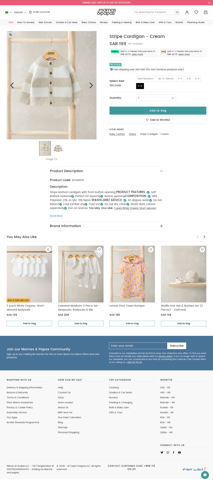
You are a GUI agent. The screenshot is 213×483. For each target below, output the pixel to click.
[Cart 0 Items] (206, 12)
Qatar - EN (166, 427)
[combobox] (156, 98)
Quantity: (115, 98)
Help (60, 387)
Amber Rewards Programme (23, 422)
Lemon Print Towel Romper (127, 305)
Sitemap (62, 427)
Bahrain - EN (167, 397)
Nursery (113, 397)
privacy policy (166, 356)
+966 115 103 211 (134, 362)
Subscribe (177, 345)
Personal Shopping (68, 432)
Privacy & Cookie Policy (20, 407)
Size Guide (115, 85)
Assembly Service (17, 412)
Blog (60, 422)
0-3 (180, 79)
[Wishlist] (48, 249)
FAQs (61, 397)
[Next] (91, 85)
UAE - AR (165, 392)
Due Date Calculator (69, 417)
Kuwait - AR (167, 412)
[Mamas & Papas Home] (106, 12)
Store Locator (41, 12)
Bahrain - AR (167, 402)
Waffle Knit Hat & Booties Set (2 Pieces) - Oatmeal (182, 307)
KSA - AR (165, 422)
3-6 (189, 79)
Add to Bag (29, 323)
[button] (11, 22)
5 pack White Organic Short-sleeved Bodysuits (26, 307)
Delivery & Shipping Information (24, 387)
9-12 (140, 86)
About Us (63, 407)
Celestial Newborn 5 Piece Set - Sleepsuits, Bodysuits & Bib (79, 307)
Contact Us (64, 392)
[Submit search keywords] (177, 12)
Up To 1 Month (166, 79)
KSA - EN (165, 417)
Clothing (114, 387)
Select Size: (117, 81)
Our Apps (12, 417)
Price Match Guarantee (20, 402)
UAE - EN (165, 387)
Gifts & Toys (115, 412)
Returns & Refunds (17, 392)
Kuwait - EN (166, 407)
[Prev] (12, 85)
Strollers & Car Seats (120, 392)
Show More (56, 216)
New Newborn (146, 79)
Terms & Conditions (18, 397)
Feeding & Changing (120, 402)
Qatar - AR (166, 432)
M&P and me (65, 412)
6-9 (197, 79)
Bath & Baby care (119, 407)
